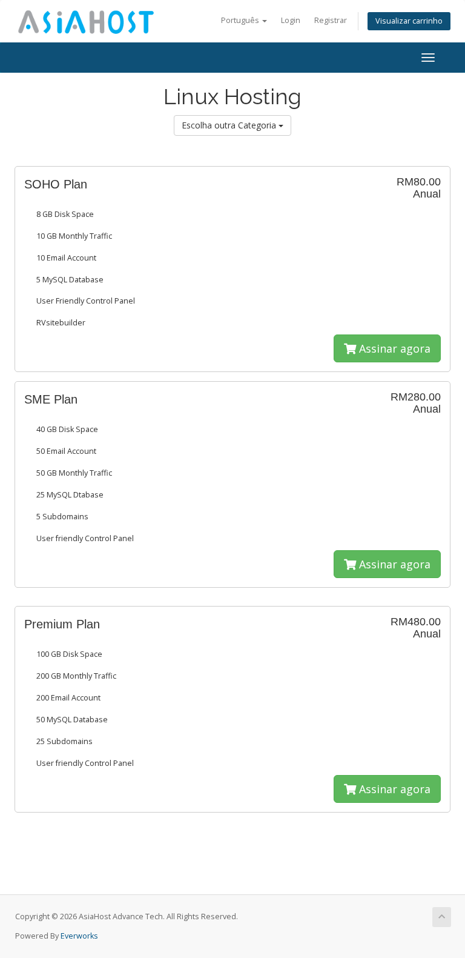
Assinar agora (393, 348)
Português (241, 20)
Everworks (79, 936)
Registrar (330, 20)
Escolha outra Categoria (230, 125)
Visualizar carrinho (409, 21)
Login (290, 20)
